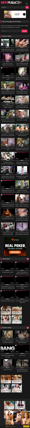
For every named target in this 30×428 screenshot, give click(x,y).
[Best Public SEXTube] (12, 3)
